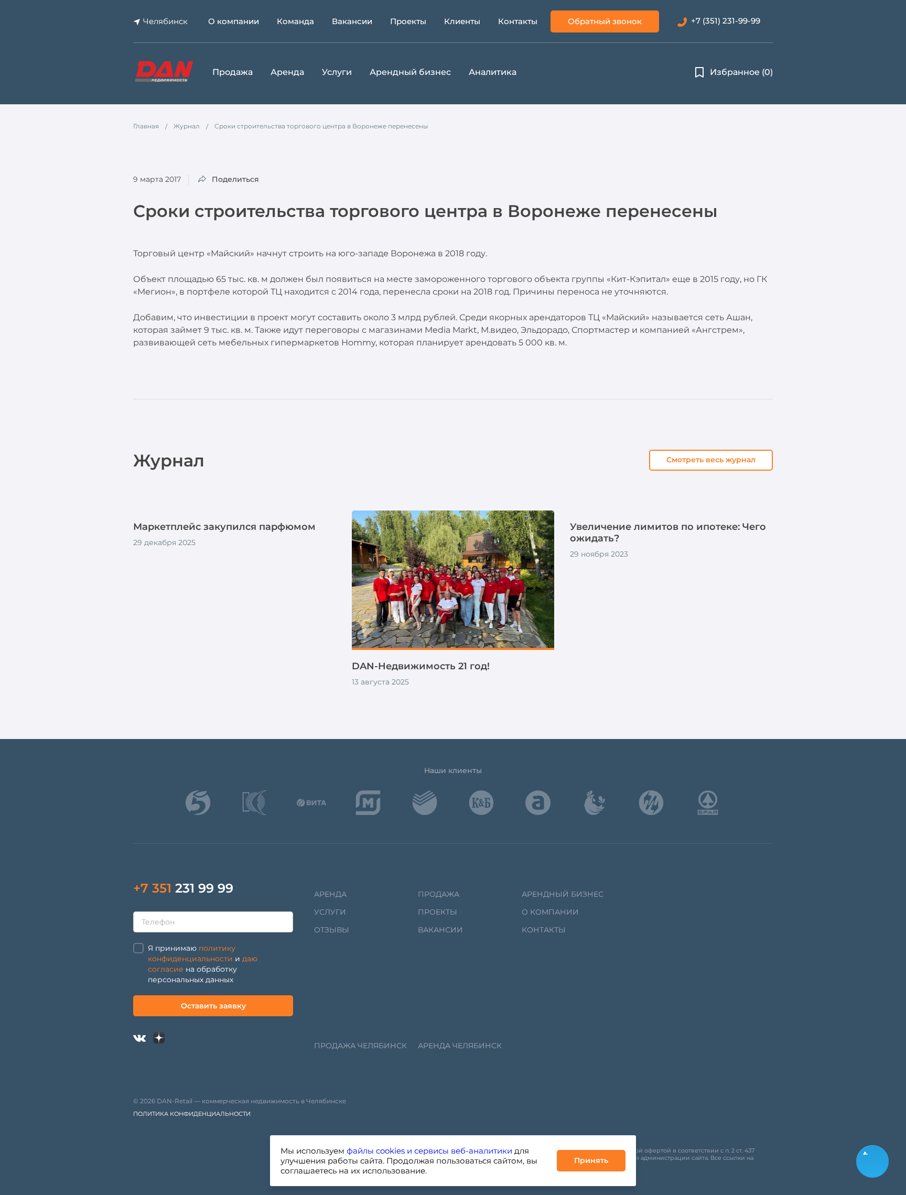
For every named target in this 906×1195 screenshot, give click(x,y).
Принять (591, 1160)
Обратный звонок (605, 21)
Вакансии (352, 21)
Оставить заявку (213, 1006)
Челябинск (165, 21)
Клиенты (462, 21)
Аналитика (492, 72)
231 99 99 (183, 888)
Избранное (741, 72)
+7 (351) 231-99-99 (725, 21)
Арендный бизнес (410, 72)
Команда (295, 21)
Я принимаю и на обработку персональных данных (202, 963)
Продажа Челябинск (360, 1045)
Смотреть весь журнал (711, 459)
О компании (233, 21)
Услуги (337, 72)
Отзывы (331, 930)
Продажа (232, 72)
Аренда (287, 72)
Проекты (408, 21)
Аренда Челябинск (460, 1045)
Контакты (517, 21)
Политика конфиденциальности (192, 1113)
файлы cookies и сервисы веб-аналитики (429, 1151)
